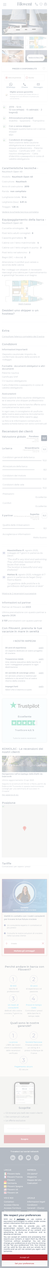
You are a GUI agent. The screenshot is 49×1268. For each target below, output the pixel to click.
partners (21, 1219)
